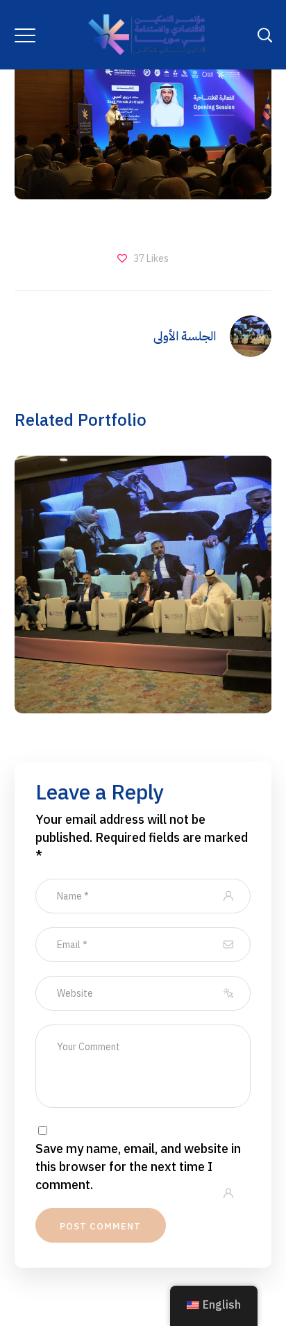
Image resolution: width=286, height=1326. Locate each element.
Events (143, 616)
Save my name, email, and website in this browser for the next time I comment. (138, 1167)
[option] (138, 595)
